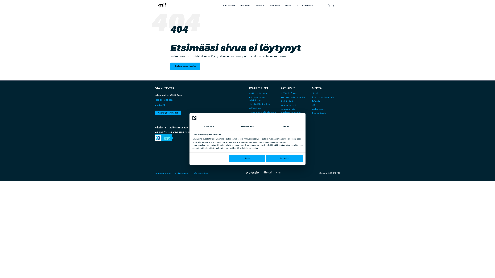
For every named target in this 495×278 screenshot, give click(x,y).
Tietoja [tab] (286, 126)
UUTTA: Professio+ (305, 6)
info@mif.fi (160, 105)
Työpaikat (316, 101)
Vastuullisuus (318, 109)
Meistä (288, 6)
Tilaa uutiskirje (319, 113)
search (329, 5)
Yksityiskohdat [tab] (247, 126)
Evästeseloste (181, 173)
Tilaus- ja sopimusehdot (323, 97)
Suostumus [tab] (209, 126)
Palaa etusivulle (185, 66)
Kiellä (247, 158)
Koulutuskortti (287, 101)
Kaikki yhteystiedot (168, 113)
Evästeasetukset (200, 173)
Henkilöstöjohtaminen (259, 104)
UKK (314, 105)
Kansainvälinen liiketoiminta (262, 112)
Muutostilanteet (288, 105)
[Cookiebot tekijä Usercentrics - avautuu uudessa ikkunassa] (291, 118)
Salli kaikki (284, 158)
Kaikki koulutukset (258, 93)
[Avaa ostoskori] (334, 6)
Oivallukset (274, 6)
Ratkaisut (259, 6)
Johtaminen (255, 108)
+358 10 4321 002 (164, 100)
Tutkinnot (245, 6)
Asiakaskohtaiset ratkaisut (293, 97)
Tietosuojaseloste (163, 173)
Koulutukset (229, 6)
